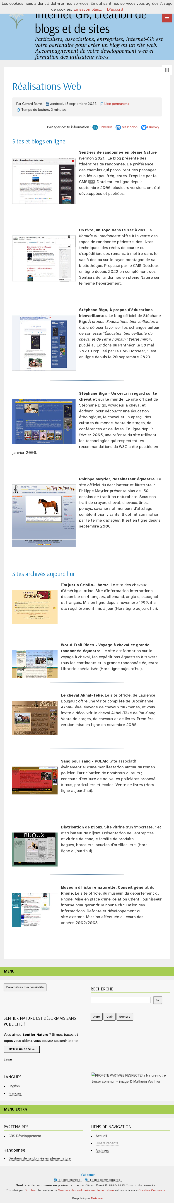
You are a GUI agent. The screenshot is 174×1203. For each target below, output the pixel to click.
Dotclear (31, 1190)
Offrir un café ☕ (22, 1049)
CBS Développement (25, 1136)
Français (15, 1093)
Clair (109, 1016)
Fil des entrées (69, 1179)
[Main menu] (167, 17)
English (14, 1086)
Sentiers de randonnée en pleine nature (40, 1158)
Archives (102, 1150)
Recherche (102, 989)
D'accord (115, 9)
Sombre (124, 1016)
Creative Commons (151, 1190)
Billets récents (107, 1143)
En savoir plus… (88, 9)
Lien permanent (116, 104)
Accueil (101, 1136)
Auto (96, 1016)
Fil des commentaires (105, 1179)
